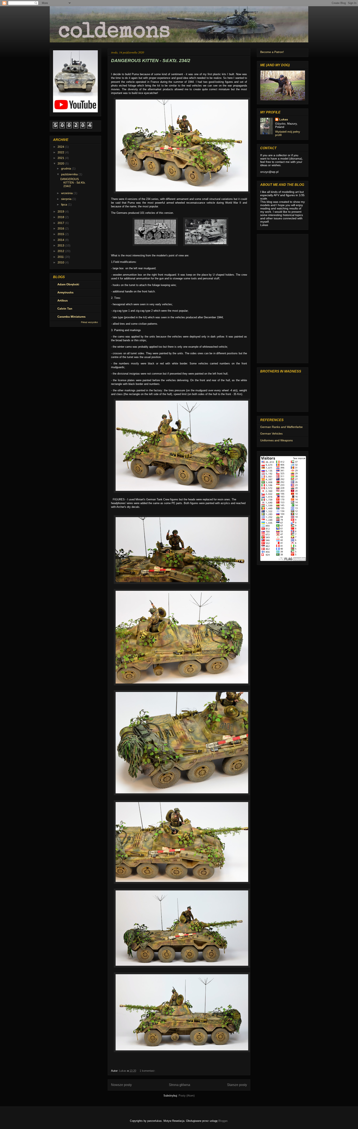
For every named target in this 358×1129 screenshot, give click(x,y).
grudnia (66, 168)
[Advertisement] (282, 298)
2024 (61, 146)
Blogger (222, 1120)
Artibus (62, 300)
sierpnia (66, 199)
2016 (61, 228)
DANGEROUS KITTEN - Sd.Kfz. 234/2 (150, 60)
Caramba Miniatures (71, 316)
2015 (61, 234)
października (70, 174)
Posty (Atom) (187, 1095)
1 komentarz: (148, 1070)
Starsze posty (237, 1085)
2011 (61, 256)
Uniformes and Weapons (276, 440)
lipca (64, 204)
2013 (61, 245)
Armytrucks (65, 292)
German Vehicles (271, 433)
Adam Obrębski (68, 284)
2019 (61, 211)
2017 (61, 223)
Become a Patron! (272, 52)
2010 (61, 262)
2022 (61, 152)
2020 (61, 163)
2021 (61, 158)
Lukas (283, 119)
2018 (61, 217)
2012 (61, 251)
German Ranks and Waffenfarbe (281, 427)
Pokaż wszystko (89, 322)
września (67, 193)
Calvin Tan (64, 308)
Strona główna (179, 1085)
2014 (61, 239)
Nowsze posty (121, 1085)
